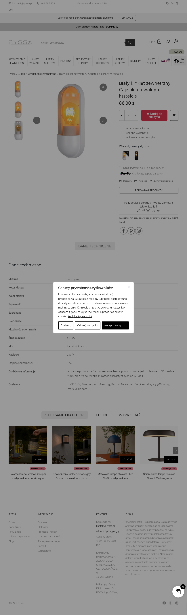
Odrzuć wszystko (87, 325)
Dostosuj (66, 325)
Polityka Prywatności (80, 316)
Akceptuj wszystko (115, 325)
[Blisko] (129, 287)
